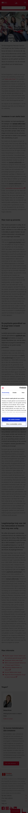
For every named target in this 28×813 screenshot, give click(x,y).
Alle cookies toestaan (14, 419)
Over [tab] (23, 392)
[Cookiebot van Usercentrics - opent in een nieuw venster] (19, 388)
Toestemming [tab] (5, 392)
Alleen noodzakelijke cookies (14, 424)
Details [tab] (14, 392)
